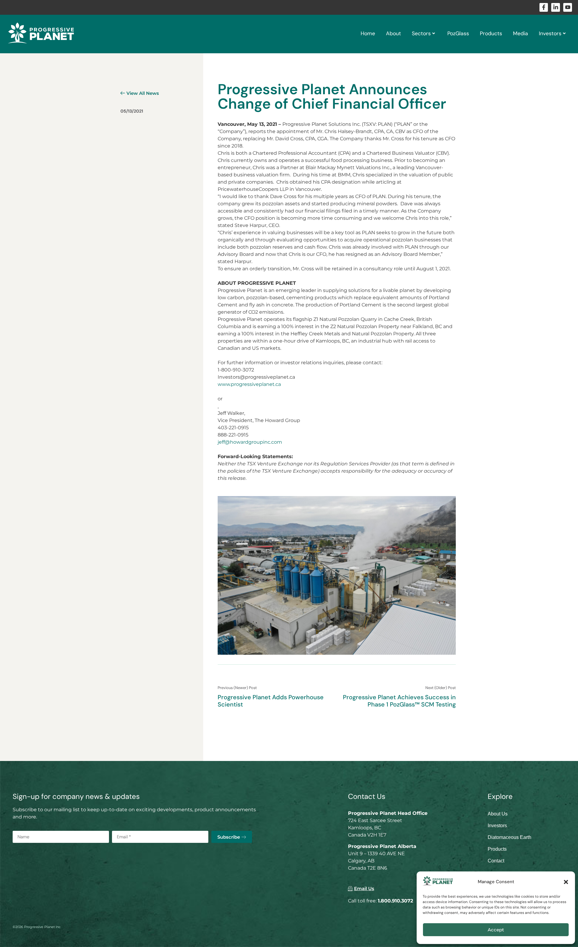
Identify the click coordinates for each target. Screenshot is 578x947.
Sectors (421, 33)
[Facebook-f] (543, 7)
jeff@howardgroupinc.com (250, 442)
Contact (496, 860)
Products (491, 33)
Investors (550, 33)
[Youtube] (567, 7)
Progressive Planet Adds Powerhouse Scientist (271, 700)
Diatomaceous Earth (509, 837)
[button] (566, 882)
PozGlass (458, 33)
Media (520, 33)
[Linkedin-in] (555, 7)
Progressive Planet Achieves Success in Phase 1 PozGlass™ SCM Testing (399, 700)
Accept (496, 930)
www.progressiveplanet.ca (249, 384)
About (393, 33)
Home (368, 33)
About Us (498, 813)
